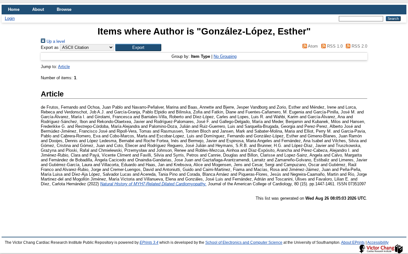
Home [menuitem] (13, 9)
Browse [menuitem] (64, 9)
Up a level (55, 41)
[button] (138, 47)
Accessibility (378, 242)
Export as (50, 47)
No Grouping (225, 56)
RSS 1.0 (334, 46)
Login (10, 18)
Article (64, 66)
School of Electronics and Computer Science (243, 242)
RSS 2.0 (358, 46)
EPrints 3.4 (149, 242)
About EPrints (353, 242)
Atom (312, 46)
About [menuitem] (38, 9)
